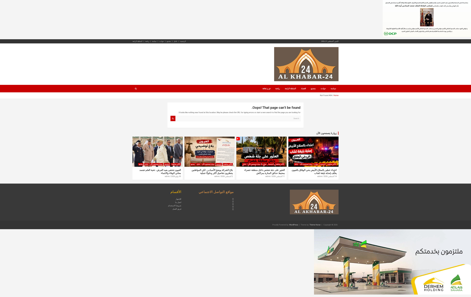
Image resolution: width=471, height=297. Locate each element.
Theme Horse (315, 225)
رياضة (147, 41)
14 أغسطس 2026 (330, 176)
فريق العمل (176, 209)
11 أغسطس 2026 (278, 176)
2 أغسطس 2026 (227, 176)
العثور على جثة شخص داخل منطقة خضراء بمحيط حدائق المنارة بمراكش (264, 171)
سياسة (154, 41)
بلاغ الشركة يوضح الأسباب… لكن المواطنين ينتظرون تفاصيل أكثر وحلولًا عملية (212, 171)
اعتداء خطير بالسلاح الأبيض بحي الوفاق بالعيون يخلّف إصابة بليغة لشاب (314, 171)
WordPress (293, 225)
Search (172, 118)
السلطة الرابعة (137, 41)
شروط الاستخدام (174, 206)
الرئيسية (183, 41)
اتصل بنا (178, 202)
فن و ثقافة (266, 88)
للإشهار (178, 199)
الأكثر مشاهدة (331, 164)
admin (319, 176)
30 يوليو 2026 (176, 176)
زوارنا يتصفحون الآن (326, 133)
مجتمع (169, 41)
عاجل (175, 41)
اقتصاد (303, 88)
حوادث (161, 41)
